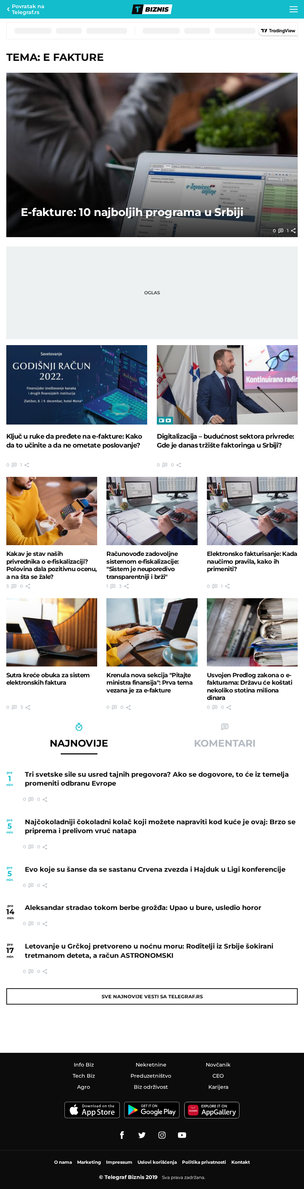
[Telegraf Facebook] (122, 1135)
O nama (63, 1162)
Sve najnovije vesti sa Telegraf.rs (152, 996)
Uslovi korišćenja (157, 1162)
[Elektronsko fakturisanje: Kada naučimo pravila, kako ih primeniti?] (252, 511)
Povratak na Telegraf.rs (28, 9)
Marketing (89, 1162)
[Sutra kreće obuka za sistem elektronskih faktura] (51, 632)
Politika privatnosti (204, 1162)
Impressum (119, 1162)
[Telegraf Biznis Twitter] (142, 1135)
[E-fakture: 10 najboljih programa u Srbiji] (152, 155)
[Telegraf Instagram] (162, 1135)
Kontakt (240, 1162)
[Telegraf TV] (182, 1135)
